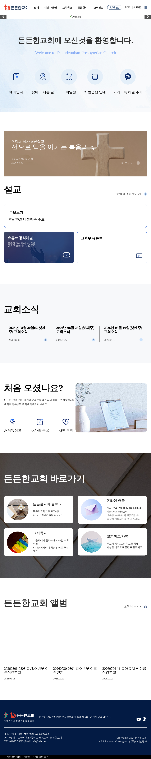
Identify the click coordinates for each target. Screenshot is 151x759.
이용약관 (27, 757)
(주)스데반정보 (139, 741)
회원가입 (137, 7)
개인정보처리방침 (13, 757)
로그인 (127, 7)
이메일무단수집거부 (41, 757)
